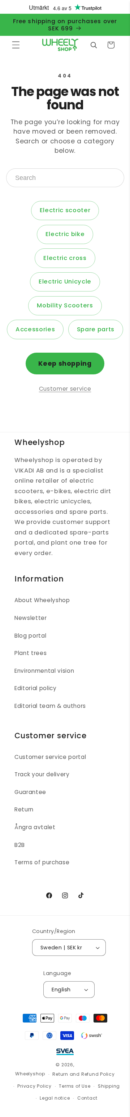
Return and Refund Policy (83, 1074)
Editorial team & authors (50, 706)
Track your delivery (42, 774)
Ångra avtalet (35, 827)
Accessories (35, 329)
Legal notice (55, 1098)
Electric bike (65, 234)
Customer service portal (50, 757)
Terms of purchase (41, 862)
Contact (87, 1098)
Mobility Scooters (65, 305)
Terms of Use (74, 1086)
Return (24, 809)
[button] (16, 45)
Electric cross (64, 258)
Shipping (109, 1086)
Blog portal (30, 635)
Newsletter (30, 618)
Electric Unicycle (65, 281)
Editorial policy (35, 688)
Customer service (65, 388)
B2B (19, 845)
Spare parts (95, 329)
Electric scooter (65, 210)
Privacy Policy (34, 1086)
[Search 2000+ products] (93, 45)
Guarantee (30, 792)
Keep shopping (65, 363)
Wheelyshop (30, 1074)
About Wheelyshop (42, 600)
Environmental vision (44, 671)
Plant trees (30, 653)
